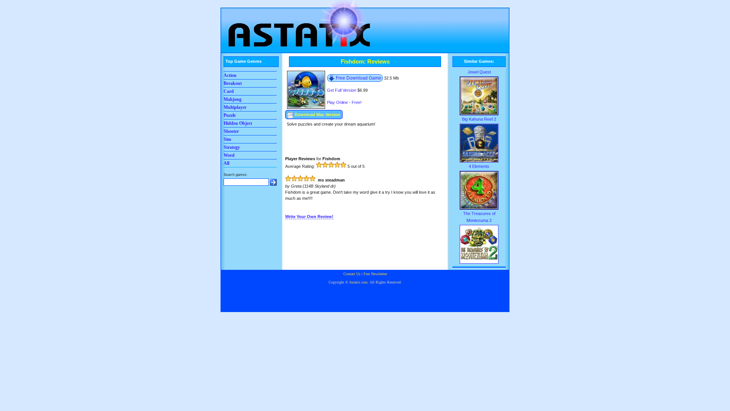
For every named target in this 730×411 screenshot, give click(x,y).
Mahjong (232, 99)
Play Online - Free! (344, 102)
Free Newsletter (375, 274)
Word (229, 155)
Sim (227, 139)
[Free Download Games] (297, 24)
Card (229, 91)
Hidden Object (238, 123)
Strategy (232, 147)
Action (230, 75)
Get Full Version (341, 90)
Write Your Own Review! (309, 216)
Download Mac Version (317, 114)
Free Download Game (358, 78)
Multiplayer (235, 107)
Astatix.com (358, 282)
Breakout (233, 83)
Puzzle (230, 115)
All (226, 163)
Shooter (231, 131)
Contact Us (351, 274)
